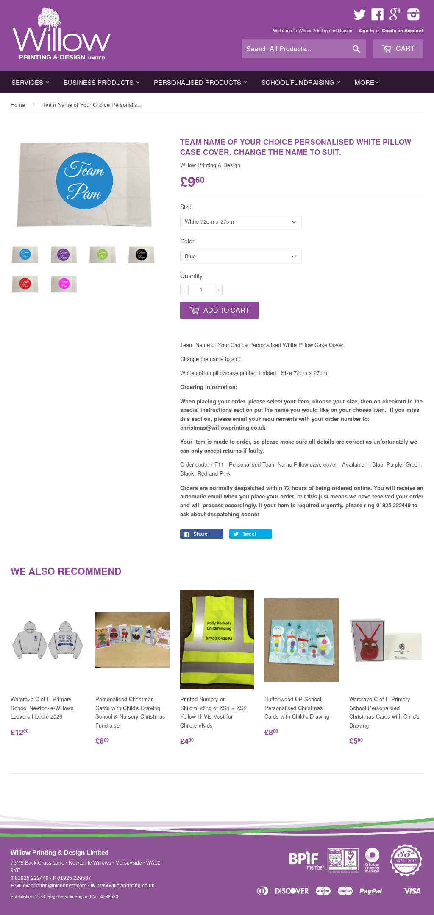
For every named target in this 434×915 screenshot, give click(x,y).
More (364, 82)
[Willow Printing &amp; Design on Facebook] (377, 17)
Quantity (191, 275)
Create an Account (402, 30)
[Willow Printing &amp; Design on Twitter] (359, 17)
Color (187, 241)
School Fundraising (299, 82)
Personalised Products (198, 82)
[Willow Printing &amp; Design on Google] (395, 17)
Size (186, 206)
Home (18, 105)
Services (28, 82)
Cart (404, 48)
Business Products (99, 82)
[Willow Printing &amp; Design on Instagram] (413, 17)
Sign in (366, 30)
